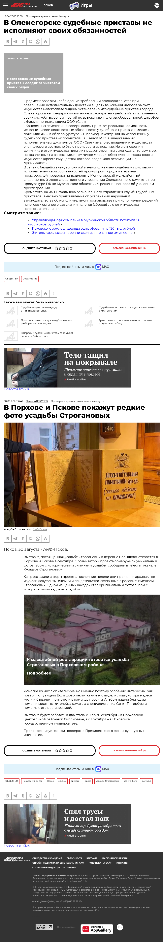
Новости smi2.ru (17, 389)
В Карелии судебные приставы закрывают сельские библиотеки (47, 334)
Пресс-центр (74, 858)
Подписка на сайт (100, 863)
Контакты (122, 863)
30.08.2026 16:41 (13, 401)
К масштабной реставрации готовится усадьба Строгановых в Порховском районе (78, 662)
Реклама (91, 858)
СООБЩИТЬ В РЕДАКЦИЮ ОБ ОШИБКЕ (54, 867)
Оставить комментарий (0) (129, 248)
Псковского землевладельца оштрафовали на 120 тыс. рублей (83, 228)
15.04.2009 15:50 (13, 16)
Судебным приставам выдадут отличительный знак (40, 309)
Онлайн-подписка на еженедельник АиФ (58, 863)
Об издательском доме (47, 858)
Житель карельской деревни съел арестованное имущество (82, 233)
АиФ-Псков (40, 529)
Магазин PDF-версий (114, 858)
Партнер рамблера (66, 927)
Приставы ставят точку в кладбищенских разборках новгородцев (46, 322)
